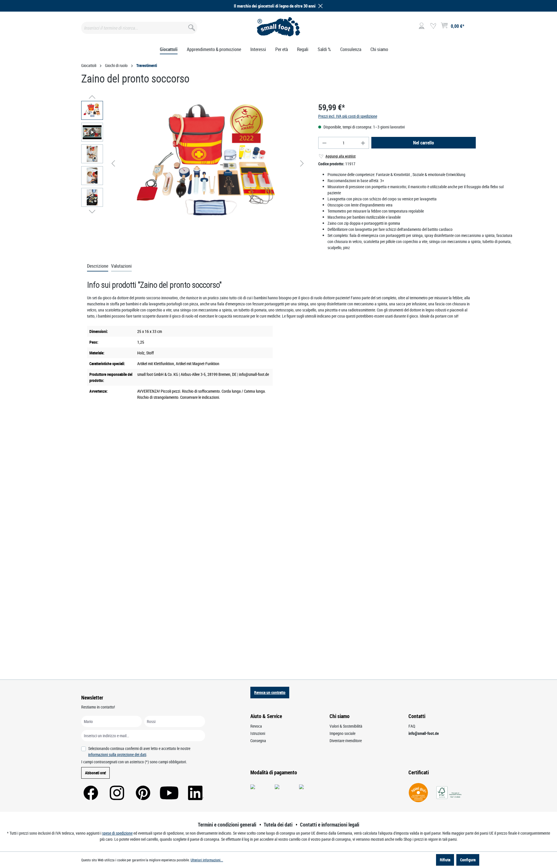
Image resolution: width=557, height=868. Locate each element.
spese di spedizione (117, 833)
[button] (319, 6)
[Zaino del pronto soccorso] (207, 163)
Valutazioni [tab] (121, 266)
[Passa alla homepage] (279, 27)
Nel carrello (423, 142)
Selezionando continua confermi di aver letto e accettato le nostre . (139, 751)
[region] (193, 163)
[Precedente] (113, 163)
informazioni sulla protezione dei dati (117, 754)
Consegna (258, 740)
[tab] (97, 266)
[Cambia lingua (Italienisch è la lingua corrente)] (471, 28)
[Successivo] (302, 163)
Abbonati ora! (95, 772)
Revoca (256, 726)
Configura (467, 859)
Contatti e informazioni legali (329, 824)
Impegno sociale (342, 733)
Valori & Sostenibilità (346, 726)
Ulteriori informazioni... (207, 860)
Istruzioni (257, 733)
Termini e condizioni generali (227, 824)
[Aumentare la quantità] (363, 143)
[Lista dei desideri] (433, 26)
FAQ (411, 726)
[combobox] (139, 28)
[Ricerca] (191, 26)
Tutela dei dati (278, 824)
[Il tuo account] (421, 26)
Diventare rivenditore (346, 740)
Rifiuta (445, 859)
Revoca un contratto (269, 692)
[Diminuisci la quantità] (324, 143)
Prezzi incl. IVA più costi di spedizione (347, 116)
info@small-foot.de (423, 733)
